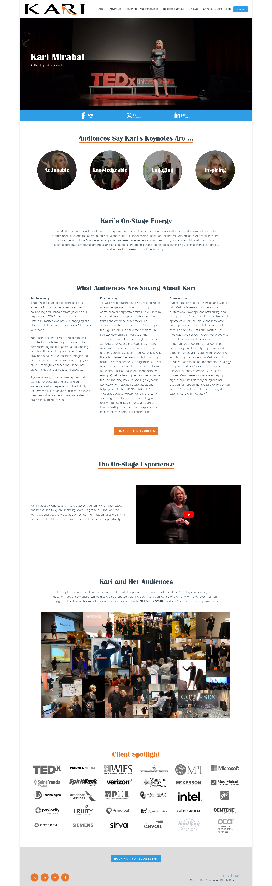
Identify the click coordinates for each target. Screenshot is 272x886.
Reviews (192, 8)
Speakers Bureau (173, 8)
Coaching (131, 8)
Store (218, 8)
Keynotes (115, 8)
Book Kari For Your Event (136, 858)
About (102, 8)
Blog (228, 8)
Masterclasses (149, 8)
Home (226, 875)
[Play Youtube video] (188, 514)
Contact (240, 9)
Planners (206, 8)
